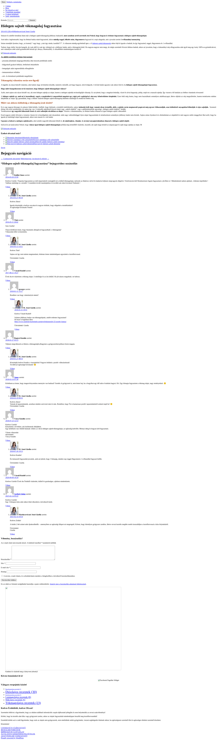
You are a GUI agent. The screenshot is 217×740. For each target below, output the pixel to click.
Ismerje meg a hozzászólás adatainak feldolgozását (68, 584)
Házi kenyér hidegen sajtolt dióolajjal (47, 144)
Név (3, 563)
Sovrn (3, 148)
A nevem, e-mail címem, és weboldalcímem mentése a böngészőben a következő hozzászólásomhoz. (39, 576)
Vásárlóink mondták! (12, 12)
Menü (3, 2)
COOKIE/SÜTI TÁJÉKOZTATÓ (13, 728)
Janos (16, 377)
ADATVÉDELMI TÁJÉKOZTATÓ (14, 736)
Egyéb (11, 31)
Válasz (7, 187)
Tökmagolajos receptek (23, 703)
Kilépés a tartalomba (14, 2)
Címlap (8, 6)
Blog (7, 8)
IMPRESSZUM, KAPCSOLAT (12, 732)
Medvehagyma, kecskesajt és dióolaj (35, 159)
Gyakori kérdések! (12, 14)
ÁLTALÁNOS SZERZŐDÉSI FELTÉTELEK (18, 734)
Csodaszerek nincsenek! (10, 159)
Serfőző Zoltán (20, 494)
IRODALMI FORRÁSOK (10, 730)
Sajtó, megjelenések (12, 16)
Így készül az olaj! (11, 10)
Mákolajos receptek (15, 700)
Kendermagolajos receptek (13, 695)
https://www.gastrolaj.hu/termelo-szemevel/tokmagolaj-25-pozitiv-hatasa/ (40, 322)
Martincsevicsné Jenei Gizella (24, 31)
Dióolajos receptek (21, 692)
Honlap (3, 572)
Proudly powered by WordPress (12, 738)
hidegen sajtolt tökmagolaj (101, 43)
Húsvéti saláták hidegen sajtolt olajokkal (50, 142)
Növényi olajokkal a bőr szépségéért (46, 140)
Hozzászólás (6, 559)
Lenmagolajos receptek (18, 697)
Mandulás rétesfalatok (30, 138)
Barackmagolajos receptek (13, 689)
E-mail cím (5, 567)
